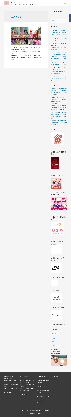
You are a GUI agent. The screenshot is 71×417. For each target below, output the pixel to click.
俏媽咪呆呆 (14, 2)
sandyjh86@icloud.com (10, 380)
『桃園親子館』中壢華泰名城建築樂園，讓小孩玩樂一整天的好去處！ (59, 78)
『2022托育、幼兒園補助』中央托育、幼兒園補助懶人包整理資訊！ (26, 48)
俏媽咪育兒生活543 (31, 51)
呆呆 (53, 88)
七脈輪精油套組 (53, 244)
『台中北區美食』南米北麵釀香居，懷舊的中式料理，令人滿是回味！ (59, 58)
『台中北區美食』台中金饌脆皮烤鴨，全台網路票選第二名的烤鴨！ (59, 122)
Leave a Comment (15, 51)
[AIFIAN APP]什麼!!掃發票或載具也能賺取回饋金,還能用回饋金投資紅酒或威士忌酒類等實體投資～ (59, 32)
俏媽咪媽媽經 (24, 51)
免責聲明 (53, 341)
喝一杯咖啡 (57, 351)
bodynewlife (55, 112)
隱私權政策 (53, 338)
